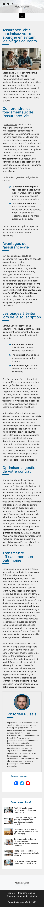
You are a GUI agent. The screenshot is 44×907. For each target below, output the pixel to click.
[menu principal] (22, 15)
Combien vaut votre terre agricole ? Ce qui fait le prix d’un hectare (26, 831)
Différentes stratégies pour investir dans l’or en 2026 (26, 862)
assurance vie (10, 124)
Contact (11, 893)
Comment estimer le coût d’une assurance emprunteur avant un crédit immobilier (26, 842)
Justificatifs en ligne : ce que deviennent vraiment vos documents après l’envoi (25, 820)
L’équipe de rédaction (27, 896)
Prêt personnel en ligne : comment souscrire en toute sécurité (26, 853)
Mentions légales (26, 893)
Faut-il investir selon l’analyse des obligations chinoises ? (25, 810)
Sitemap (11, 896)
